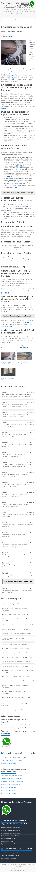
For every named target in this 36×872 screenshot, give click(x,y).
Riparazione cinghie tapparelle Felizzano (16, 728)
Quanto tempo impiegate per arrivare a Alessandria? (14, 639)
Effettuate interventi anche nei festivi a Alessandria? (18, 657)
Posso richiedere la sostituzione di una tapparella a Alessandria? (17, 619)
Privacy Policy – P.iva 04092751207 (18, 870)
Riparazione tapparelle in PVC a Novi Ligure (17, 725)
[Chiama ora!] (32, 3)
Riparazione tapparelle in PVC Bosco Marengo (20, 710)
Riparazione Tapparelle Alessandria (11, 779)
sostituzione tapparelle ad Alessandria (12, 782)
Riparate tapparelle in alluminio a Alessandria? (16, 666)
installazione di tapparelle (9, 75)
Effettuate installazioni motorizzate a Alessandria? (18, 625)
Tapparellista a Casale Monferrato (11, 784)
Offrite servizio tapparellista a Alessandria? (15, 604)
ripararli (14, 183)
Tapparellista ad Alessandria (9, 763)
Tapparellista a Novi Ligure (8, 787)
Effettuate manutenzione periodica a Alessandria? (18, 676)
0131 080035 (11, 79)
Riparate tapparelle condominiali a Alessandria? (17, 662)
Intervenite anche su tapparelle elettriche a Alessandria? (15, 692)
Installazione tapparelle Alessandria (11, 776)
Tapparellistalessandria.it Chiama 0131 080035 (18, 4)
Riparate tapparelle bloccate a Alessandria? (16, 614)
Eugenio (15, 348)
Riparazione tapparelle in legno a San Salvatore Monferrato (15, 704)
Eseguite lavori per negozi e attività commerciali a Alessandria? (17, 671)
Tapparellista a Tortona (8, 790)
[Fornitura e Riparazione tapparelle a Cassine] (24, 356)
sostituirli (20, 183)
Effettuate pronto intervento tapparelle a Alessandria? (14, 609)
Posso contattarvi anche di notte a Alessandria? (17, 629)
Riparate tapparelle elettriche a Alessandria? (16, 644)
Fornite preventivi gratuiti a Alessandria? (15, 653)
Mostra (10, 36)
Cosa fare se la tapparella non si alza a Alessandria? (18, 681)
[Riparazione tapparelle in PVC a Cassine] (8, 372)
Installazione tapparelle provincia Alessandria (14, 757)
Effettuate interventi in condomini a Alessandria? (17, 633)
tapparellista (8, 214)
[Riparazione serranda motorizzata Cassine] (8, 356)
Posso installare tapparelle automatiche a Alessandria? (15, 686)
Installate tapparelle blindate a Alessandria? (16, 648)
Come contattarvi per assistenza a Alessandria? (17, 697)
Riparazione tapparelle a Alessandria (11, 760)
